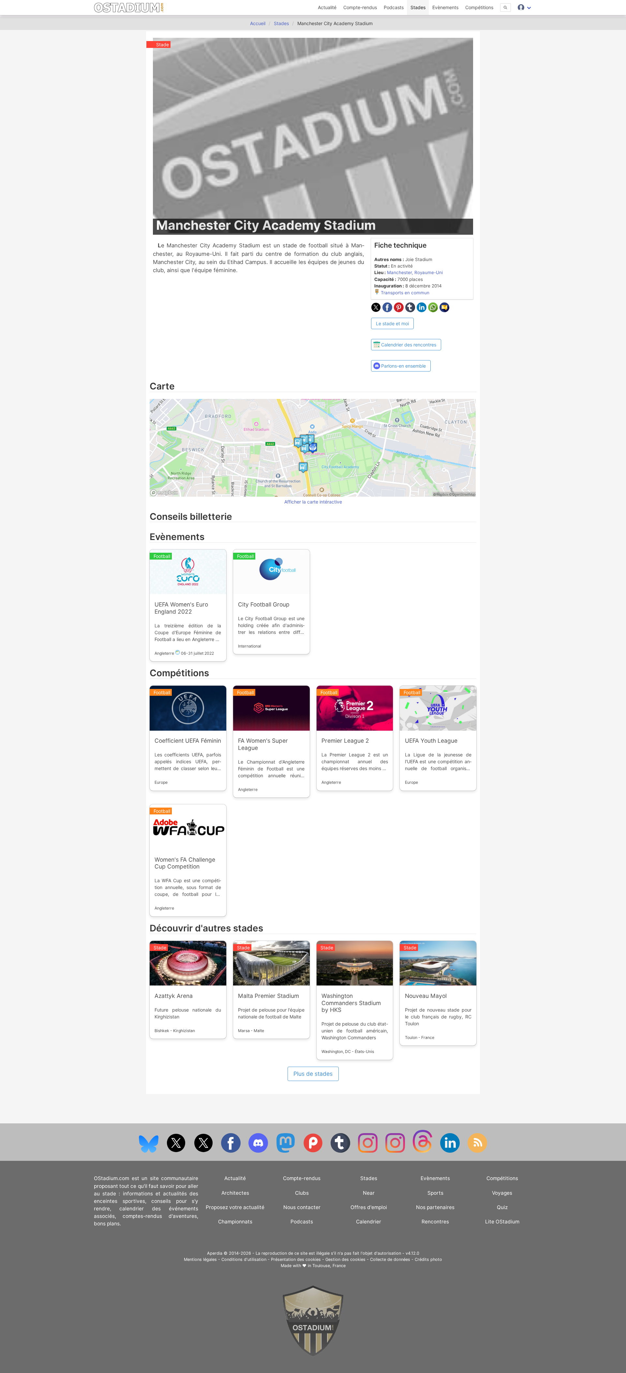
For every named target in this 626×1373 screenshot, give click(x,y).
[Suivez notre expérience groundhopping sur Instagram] (368, 1151)
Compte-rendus (360, 7)
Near (369, 1193)
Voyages (502, 1193)
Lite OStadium (502, 1222)
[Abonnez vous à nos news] (477, 1151)
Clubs (302, 1193)
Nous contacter (301, 1207)
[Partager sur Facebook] (388, 310)
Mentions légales (200, 1259)
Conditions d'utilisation (243, 1259)
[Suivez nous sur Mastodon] (286, 1151)
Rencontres (435, 1222)
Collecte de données (390, 1259)
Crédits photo (428, 1259)
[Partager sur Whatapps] (434, 310)
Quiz (502, 1207)
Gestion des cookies (345, 1259)
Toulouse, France (329, 1265)
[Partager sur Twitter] (376, 310)
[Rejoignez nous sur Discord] (258, 1151)
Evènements (445, 7)
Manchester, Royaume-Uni (415, 272)
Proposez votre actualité (235, 1207)
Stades (417, 7)
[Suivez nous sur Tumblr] (341, 1151)
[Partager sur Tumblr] (411, 310)
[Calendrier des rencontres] (406, 333)
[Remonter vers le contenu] (313, 1355)
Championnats (235, 1222)
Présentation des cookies (296, 1259)
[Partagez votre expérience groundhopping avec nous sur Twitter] (176, 1151)
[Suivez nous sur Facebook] (231, 1151)
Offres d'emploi (368, 1207)
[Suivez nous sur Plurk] (313, 1151)
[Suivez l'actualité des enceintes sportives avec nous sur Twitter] (204, 1151)
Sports (435, 1193)
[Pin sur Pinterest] (399, 310)
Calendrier (368, 1222)
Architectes (235, 1193)
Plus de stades (313, 1073)
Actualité (327, 7)
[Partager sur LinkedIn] (422, 310)
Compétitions (479, 7)
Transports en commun (404, 292)
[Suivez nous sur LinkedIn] (450, 1151)
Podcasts (394, 7)
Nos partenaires (435, 1207)
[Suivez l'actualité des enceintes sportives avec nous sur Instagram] (395, 1151)
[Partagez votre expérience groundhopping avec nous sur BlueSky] (149, 1151)
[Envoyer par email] (444, 310)
